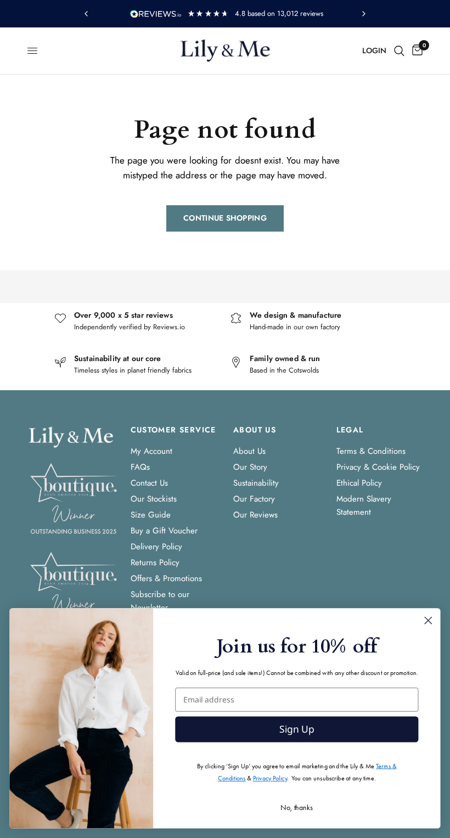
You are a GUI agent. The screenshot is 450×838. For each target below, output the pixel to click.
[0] (415, 50)
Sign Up (296, 729)
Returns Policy (155, 562)
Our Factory (254, 499)
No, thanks (296, 807)
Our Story (250, 467)
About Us (249, 451)
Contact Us (149, 483)
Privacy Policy (270, 778)
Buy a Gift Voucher (164, 531)
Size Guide (151, 515)
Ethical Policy (359, 483)
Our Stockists (154, 499)
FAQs (140, 467)
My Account (151, 451)
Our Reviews (255, 515)
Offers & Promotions (166, 578)
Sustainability (256, 483)
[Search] (399, 50)
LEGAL (350, 430)
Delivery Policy (156, 547)
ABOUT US (254, 430)
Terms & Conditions (371, 451)
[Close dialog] (428, 620)
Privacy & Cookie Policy (378, 467)
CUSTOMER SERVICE (173, 430)
